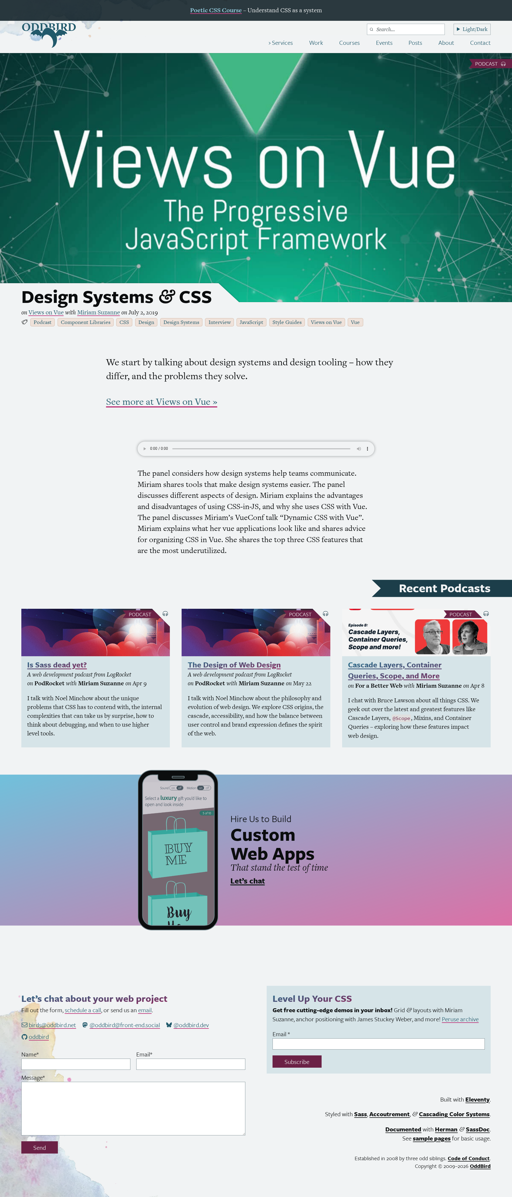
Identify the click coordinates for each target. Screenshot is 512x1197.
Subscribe (297, 1061)
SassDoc (478, 1129)
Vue (355, 322)
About (446, 42)
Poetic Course (216, 10)
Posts (415, 42)
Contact (480, 42)
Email (155, 1054)
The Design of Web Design (234, 664)
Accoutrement (389, 1114)
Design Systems (181, 322)
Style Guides (287, 322)
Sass (360, 1114)
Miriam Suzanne (98, 312)
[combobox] (406, 29)
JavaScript (251, 322)
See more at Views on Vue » (161, 401)
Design (146, 322)
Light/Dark (475, 29)
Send (39, 1147)
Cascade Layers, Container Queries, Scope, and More (395, 670)
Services (282, 42)
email (145, 1010)
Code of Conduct (469, 1158)
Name (40, 1054)
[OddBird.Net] (49, 35)
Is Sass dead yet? (57, 664)
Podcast (487, 63)
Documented (403, 1129)
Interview (220, 322)
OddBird (480, 1166)
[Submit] (371, 29)
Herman (446, 1129)
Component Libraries (85, 322)
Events (384, 42)
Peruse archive (460, 1019)
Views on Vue (46, 312)
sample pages (432, 1138)
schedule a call (83, 1010)
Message (43, 1077)
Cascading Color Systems (454, 1114)
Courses (349, 42)
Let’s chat (247, 880)
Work (316, 42)
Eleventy (477, 1099)
